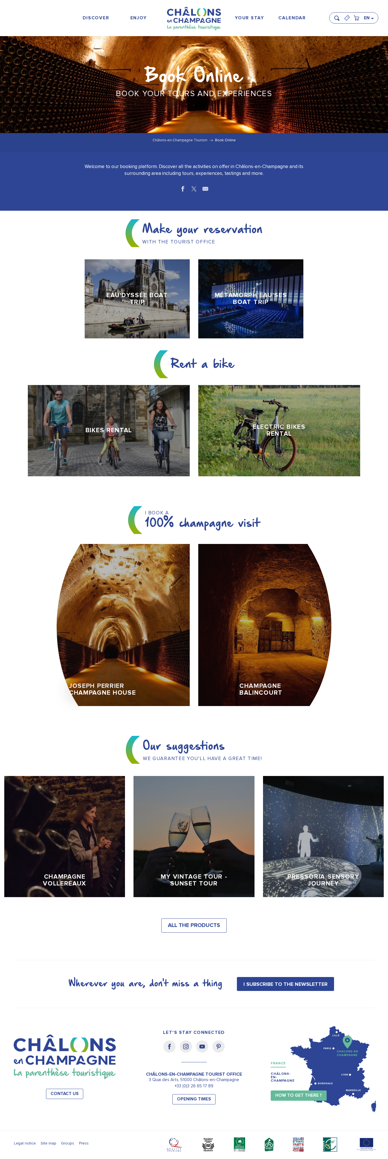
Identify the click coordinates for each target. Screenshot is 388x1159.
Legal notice (25, 1143)
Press (84, 1143)
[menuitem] (96, 18)
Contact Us (65, 1093)
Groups (67, 1143)
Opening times (194, 1099)
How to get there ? (298, 1095)
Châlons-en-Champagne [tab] (283, 1077)
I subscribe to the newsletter (285, 984)
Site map (48, 1143)
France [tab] (278, 1063)
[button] (338, 16)
